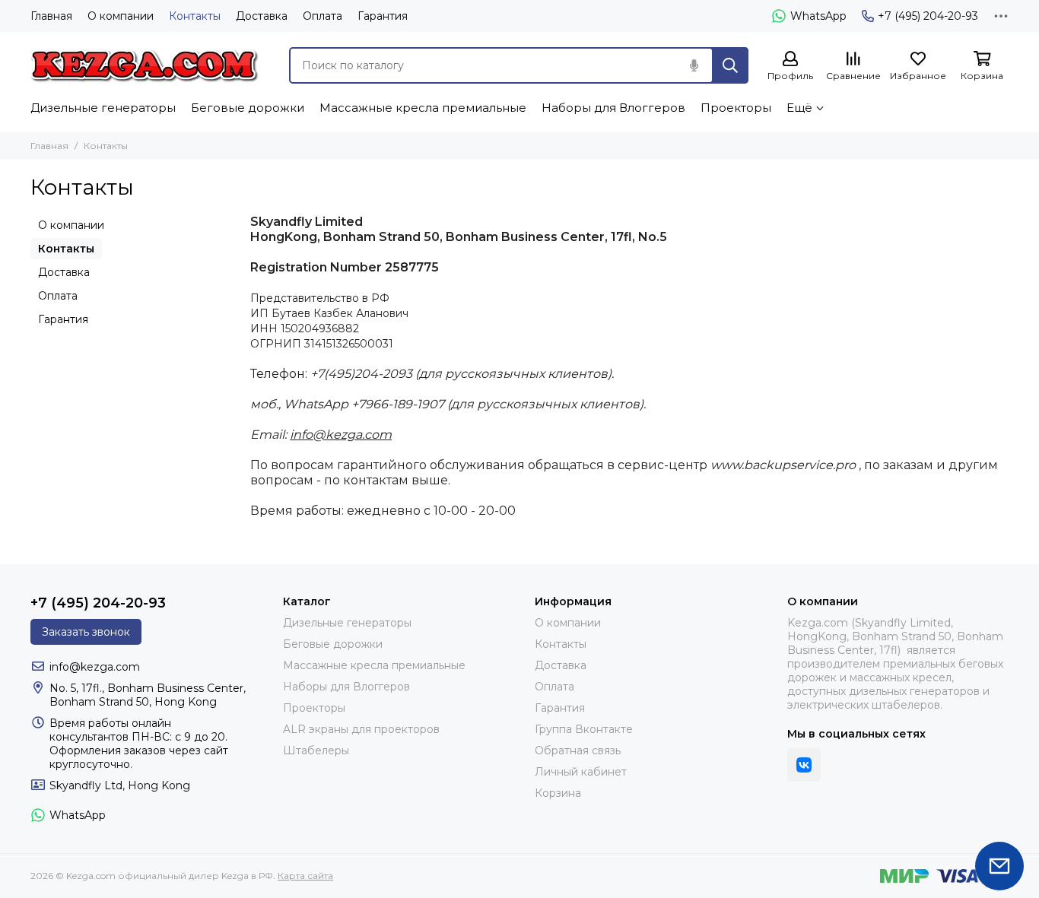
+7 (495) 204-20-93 (928, 16)
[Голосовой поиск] (694, 65)
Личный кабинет (581, 772)
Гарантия (382, 16)
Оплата (322, 16)
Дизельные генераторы (103, 107)
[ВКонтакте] (804, 765)
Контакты (195, 16)
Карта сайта (305, 875)
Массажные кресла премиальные (422, 107)
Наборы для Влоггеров (613, 107)
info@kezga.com (341, 434)
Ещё (799, 107)
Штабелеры (316, 750)
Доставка (262, 16)
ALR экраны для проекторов (361, 729)
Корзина (558, 793)
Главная (51, 16)
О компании (120, 16)
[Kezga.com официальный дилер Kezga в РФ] (144, 65)
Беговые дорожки (247, 107)
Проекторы (736, 107)
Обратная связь (578, 750)
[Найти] (730, 65)
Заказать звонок (86, 632)
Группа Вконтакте (584, 729)
